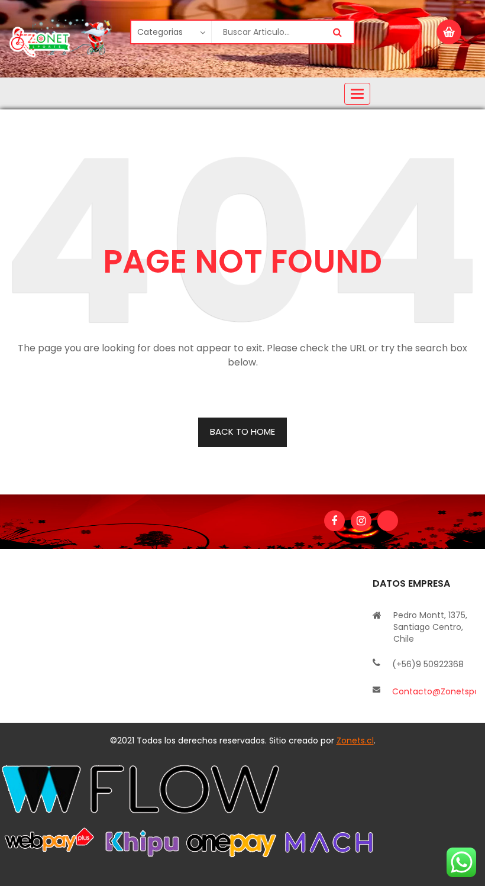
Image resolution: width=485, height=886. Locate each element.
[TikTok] (387, 520)
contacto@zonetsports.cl (434, 691)
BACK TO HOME (242, 431)
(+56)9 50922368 (428, 664)
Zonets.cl (355, 740)
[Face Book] (334, 520)
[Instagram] (361, 520)
